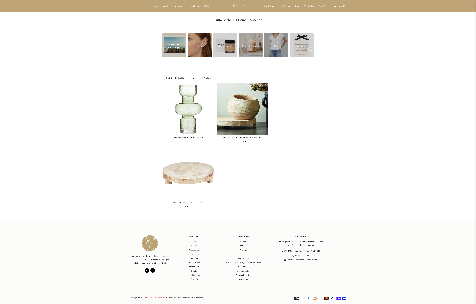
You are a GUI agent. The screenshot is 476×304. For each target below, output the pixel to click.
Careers (243, 250)
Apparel (194, 246)
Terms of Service (243, 275)
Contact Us (243, 246)
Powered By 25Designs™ (193, 298)
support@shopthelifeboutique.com (302, 260)
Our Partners (243, 258)
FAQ (243, 254)
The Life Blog (194, 275)
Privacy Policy (243, 279)
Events (194, 271)
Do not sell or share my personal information (243, 263)
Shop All (193, 242)
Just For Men (194, 267)
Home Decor (194, 254)
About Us (194, 279)
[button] (131, 6)
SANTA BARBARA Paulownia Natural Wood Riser (188, 203)
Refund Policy (244, 267)
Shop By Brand (194, 263)
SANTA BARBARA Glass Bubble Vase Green (188, 137)
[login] (335, 6)
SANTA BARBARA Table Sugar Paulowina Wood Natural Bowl (242, 137)
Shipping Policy (243, 271)
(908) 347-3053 (302, 256)
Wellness (194, 258)
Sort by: (169, 78)
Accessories (194, 250)
